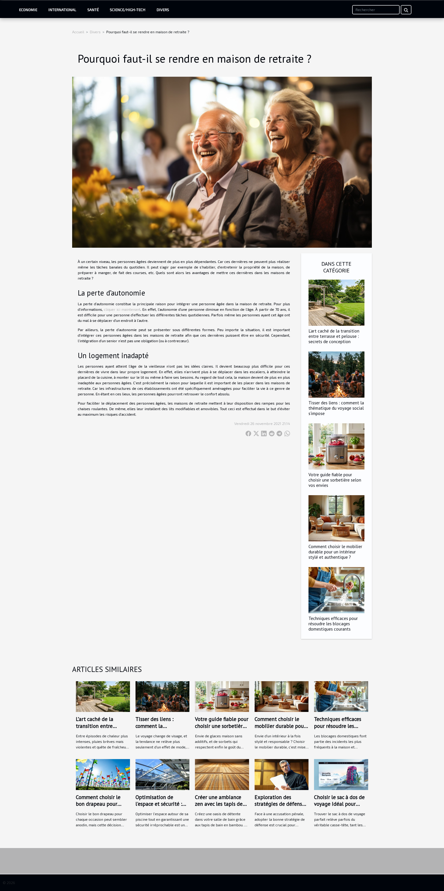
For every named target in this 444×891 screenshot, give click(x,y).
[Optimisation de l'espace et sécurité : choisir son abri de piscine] (163, 774)
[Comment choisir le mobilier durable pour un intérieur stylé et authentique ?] (336, 518)
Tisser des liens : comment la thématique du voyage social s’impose (336, 408)
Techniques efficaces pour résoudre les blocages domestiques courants (333, 623)
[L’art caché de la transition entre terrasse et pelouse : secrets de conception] (336, 302)
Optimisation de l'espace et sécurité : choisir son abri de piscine (159, 807)
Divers (163, 9)
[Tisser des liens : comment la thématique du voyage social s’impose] (336, 374)
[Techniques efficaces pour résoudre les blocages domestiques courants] (336, 589)
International (62, 9)
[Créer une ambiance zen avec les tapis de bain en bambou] (222, 774)
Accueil (78, 32)
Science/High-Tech (127, 9)
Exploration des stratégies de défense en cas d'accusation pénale (280, 807)
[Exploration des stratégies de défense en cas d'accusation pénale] (282, 774)
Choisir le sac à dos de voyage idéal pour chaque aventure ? (339, 804)
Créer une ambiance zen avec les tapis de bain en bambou (219, 804)
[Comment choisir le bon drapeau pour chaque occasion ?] (103, 774)
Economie (28, 9)
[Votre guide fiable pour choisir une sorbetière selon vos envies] (336, 446)
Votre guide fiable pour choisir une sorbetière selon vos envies (334, 480)
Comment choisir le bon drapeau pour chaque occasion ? (98, 804)
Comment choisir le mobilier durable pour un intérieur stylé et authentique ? (335, 551)
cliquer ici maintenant (122, 309)
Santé (93, 9)
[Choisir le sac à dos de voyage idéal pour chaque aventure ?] (341, 774)
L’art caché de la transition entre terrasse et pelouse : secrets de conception (333, 336)
